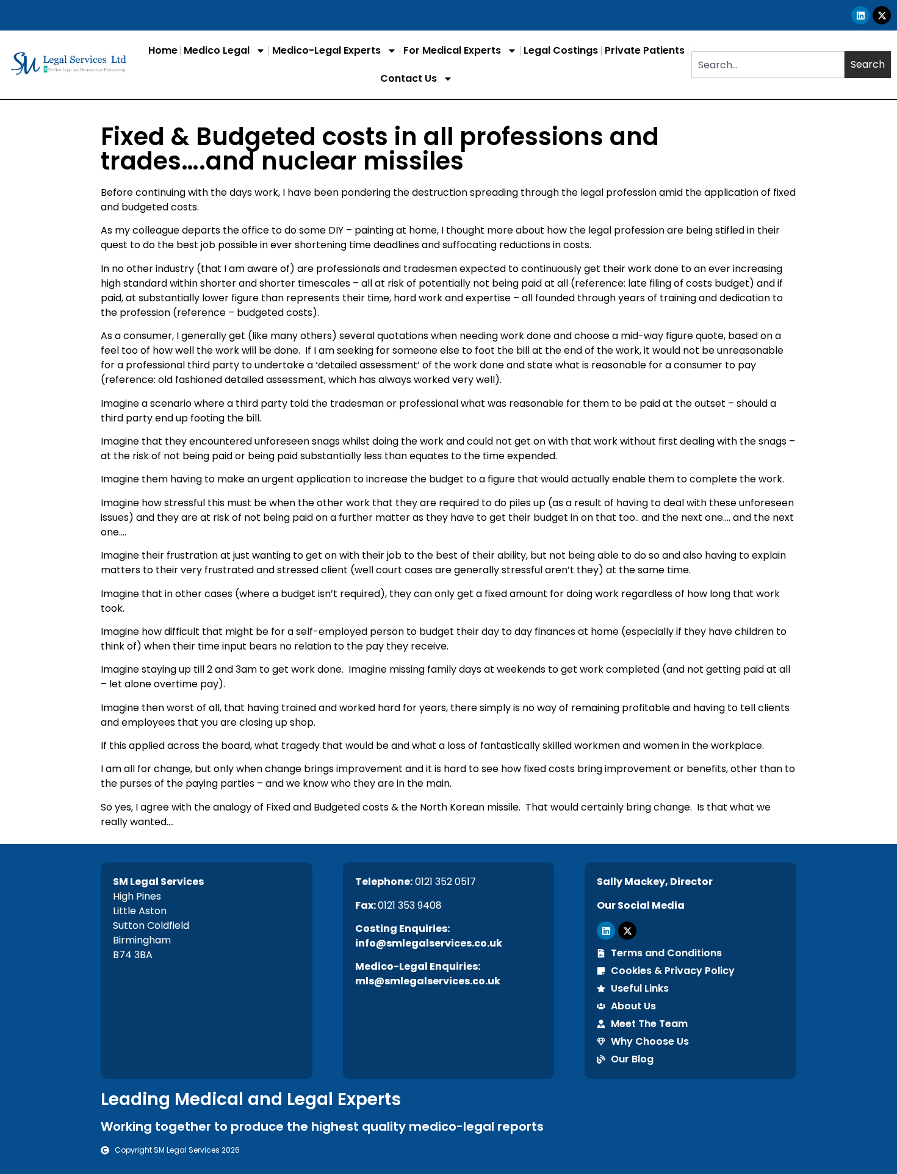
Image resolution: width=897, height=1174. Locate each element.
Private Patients (645, 50)
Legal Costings (561, 50)
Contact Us (408, 78)
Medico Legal (217, 50)
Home (163, 50)
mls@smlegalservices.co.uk (427, 981)
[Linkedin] (860, 15)
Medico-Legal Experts (326, 50)
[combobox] (768, 64)
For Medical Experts (452, 50)
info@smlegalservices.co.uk (428, 943)
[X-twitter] (882, 15)
